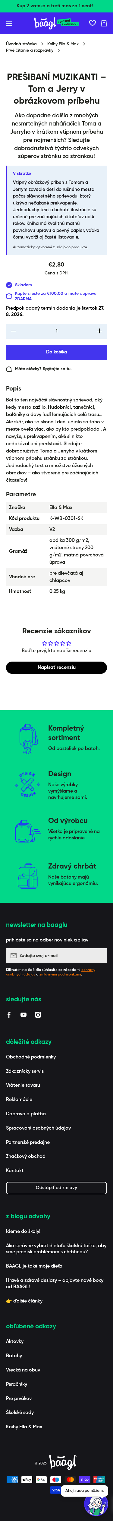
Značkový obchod (26, 1156)
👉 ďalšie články (24, 1301)
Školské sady (20, 1412)
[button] (104, 23)
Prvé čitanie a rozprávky (29, 50)
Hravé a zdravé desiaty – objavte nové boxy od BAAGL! (54, 1283)
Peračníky (16, 1384)
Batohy (14, 1356)
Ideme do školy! (23, 1231)
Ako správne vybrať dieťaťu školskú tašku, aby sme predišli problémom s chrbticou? (56, 1249)
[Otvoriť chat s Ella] (96, 1504)
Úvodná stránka (21, 44)
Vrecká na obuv (23, 1370)
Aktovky (15, 1341)
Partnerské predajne (28, 1142)
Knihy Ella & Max (63, 44)
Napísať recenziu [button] (57, 667)
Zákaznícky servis (25, 1071)
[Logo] (56, 23)
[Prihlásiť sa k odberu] (99, 955)
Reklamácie (19, 1099)
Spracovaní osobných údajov (38, 1128)
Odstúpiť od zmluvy (56, 1187)
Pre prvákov (19, 1398)
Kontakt (15, 1170)
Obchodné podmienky (31, 1057)
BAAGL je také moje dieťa (34, 1266)
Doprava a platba (26, 1114)
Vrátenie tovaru (23, 1085)
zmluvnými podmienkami (60, 974)
